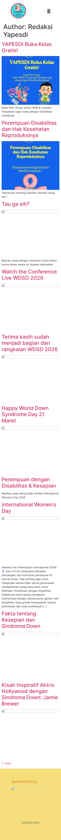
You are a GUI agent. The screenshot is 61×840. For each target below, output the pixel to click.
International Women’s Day (29, 507)
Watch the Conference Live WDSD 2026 (29, 274)
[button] (49, 11)
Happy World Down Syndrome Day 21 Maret (25, 414)
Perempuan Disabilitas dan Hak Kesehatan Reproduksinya (29, 129)
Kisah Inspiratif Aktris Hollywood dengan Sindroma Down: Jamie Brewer (30, 694)
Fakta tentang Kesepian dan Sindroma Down (21, 619)
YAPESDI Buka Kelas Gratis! (27, 47)
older (6, 763)
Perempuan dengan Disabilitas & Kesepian (29, 482)
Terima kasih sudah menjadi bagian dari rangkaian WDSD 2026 (30, 343)
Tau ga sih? (15, 204)
